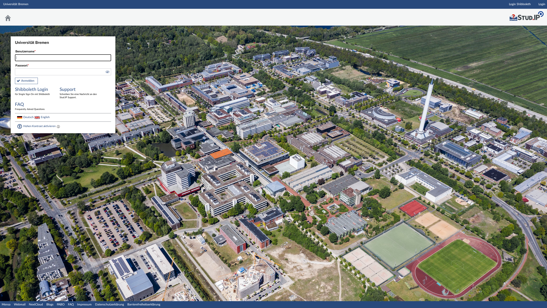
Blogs (49, 304)
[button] (107, 72)
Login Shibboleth (520, 4)
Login (541, 4)
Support (78, 93)
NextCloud (36, 304)
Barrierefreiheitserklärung (143, 304)
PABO (61, 304)
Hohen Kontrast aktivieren (39, 126)
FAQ (71, 304)
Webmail (19, 304)
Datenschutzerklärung (109, 304)
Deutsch (28, 117)
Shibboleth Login (32, 91)
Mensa (6, 304)
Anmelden (27, 80)
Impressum (84, 304)
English (45, 117)
